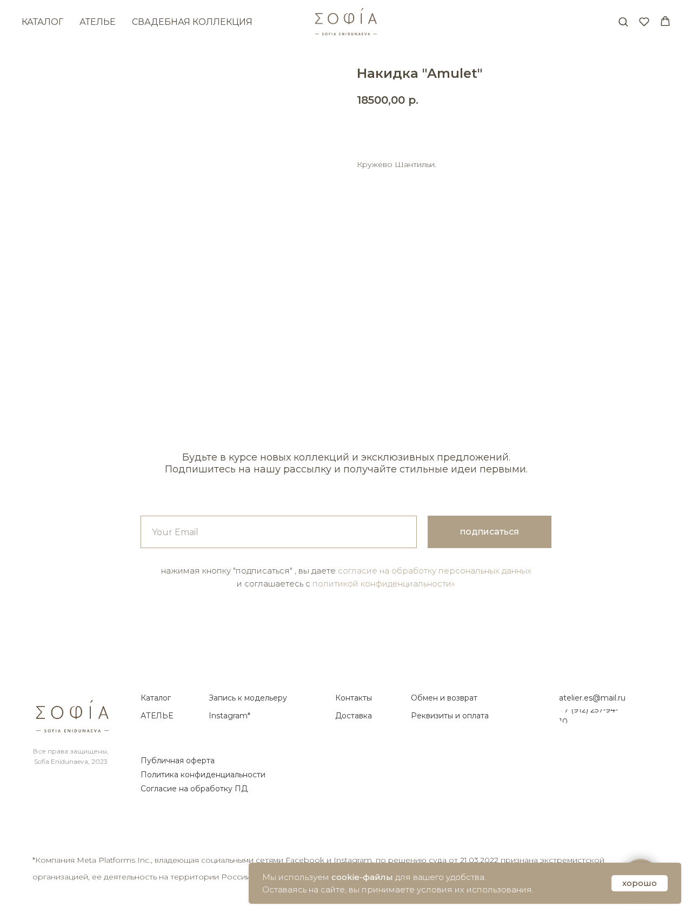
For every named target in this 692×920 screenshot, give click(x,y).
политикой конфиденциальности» (383, 583)
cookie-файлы (362, 877)
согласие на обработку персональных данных (434, 570)
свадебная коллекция (192, 22)
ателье (97, 22)
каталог (42, 22)
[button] (623, 21)
